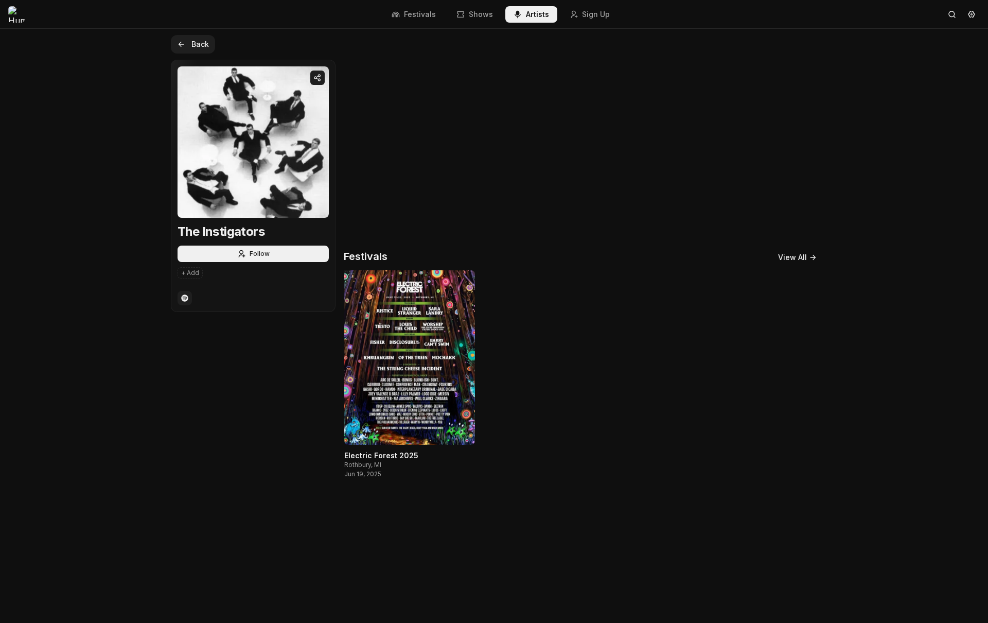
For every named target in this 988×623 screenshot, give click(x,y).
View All (792, 257)
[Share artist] (317, 78)
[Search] (952, 14)
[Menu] (971, 14)
